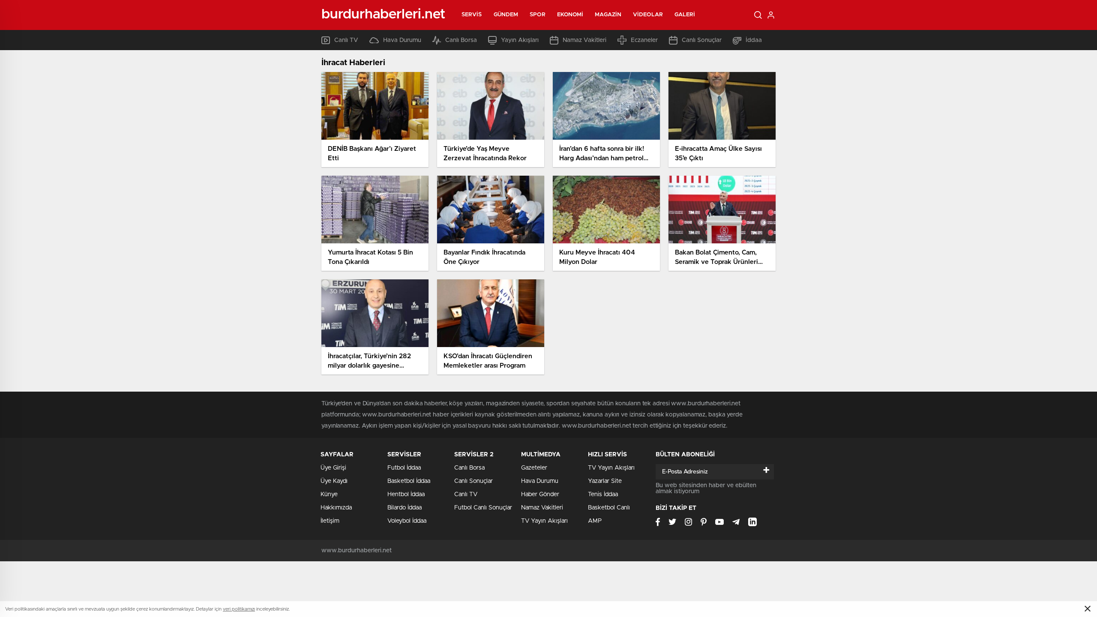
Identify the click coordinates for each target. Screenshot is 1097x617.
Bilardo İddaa (404, 508)
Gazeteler (534, 468)
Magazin (608, 15)
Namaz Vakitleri (584, 40)
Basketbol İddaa (408, 481)
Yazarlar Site (605, 481)
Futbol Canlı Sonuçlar (483, 508)
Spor (537, 15)
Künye (329, 494)
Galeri (684, 15)
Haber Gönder (540, 494)
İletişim (330, 521)
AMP (595, 521)
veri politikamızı (239, 609)
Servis (472, 15)
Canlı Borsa (461, 40)
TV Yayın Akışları (544, 521)
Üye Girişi (333, 468)
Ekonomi (570, 15)
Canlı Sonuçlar (702, 40)
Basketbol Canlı (609, 508)
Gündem (506, 15)
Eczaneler (644, 40)
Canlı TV (346, 40)
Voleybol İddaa (406, 521)
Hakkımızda (336, 508)
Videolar (648, 15)
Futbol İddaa (404, 468)
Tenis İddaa (603, 494)
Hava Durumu (402, 40)
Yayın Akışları (520, 40)
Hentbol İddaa (406, 494)
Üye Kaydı (334, 481)
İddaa (754, 40)
